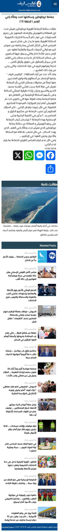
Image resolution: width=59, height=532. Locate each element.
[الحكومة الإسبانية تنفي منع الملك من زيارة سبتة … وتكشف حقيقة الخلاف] (29, 479)
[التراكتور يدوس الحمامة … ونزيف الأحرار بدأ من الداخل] (29, 256)
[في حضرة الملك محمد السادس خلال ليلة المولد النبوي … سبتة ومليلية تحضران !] (29, 445)
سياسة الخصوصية (8, 527)
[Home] (29, 4)
